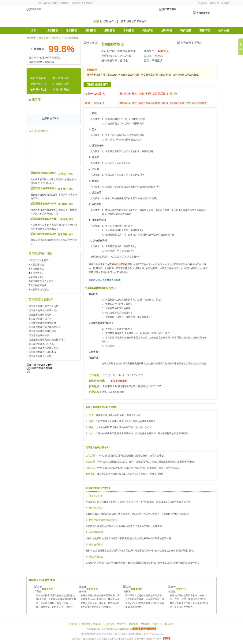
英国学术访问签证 (39, 289)
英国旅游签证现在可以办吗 (42, 331)
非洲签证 (128, 30)
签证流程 (133, 624)
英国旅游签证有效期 (39, 335)
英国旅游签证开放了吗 (40, 318)
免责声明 (121, 624)
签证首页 (43, 38)
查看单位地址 (157, 455)
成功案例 (166, 30)
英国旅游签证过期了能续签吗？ (45, 327)
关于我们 (73, 624)
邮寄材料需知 (61, 89)
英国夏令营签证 (38, 285)
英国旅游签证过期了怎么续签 (43, 306)
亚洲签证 (52, 30)
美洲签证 (90, 30)
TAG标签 (169, 624)
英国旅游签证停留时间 (40, 314)
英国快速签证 (37, 264)
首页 (33, 30)
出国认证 (147, 30)
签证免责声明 (38, 78)
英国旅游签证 (71, 38)
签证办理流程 (61, 78)
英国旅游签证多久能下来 (41, 343)
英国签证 (56, 38)
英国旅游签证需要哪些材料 (42, 323)
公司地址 (85, 624)
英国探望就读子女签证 (41, 281)
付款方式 (202, 3)
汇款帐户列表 (61, 83)
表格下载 (204, 30)
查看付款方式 (173, 467)
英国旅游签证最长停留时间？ (43, 310)
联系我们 (225, 3)
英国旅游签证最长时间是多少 (43, 348)
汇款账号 (109, 624)
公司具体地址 (38, 89)
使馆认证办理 (38, 83)
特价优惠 (185, 30)
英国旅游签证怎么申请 (40, 356)
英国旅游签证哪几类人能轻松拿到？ (47, 339)
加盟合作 (157, 624)
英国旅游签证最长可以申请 (42, 352)
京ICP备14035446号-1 (144, 629)
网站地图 (145, 624)
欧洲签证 (71, 30)
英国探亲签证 (37, 277)
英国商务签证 (37, 273)
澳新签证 (109, 30)
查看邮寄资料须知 (186, 461)
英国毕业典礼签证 (39, 260)
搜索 (144, 15)
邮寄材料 (214, 3)
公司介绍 (223, 30)
